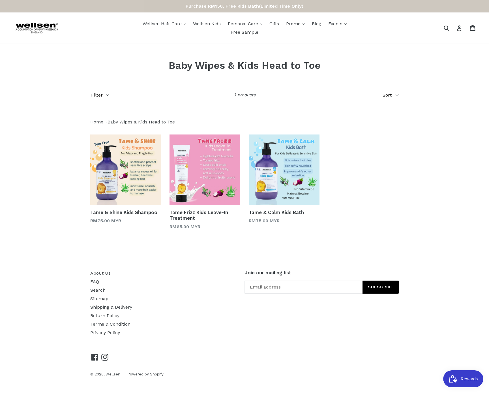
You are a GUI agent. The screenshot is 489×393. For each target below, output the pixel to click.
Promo (294, 23)
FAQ (94, 281)
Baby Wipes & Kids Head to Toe (141, 122)
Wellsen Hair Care (163, 23)
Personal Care (243, 23)
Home (96, 122)
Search (98, 290)
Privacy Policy (105, 332)
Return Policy (104, 315)
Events (336, 23)
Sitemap (99, 298)
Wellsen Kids (207, 23)
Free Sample (244, 32)
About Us (100, 273)
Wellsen (113, 374)
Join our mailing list (267, 272)
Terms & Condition (110, 324)
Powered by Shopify (145, 374)
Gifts (274, 23)
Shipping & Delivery (111, 307)
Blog (316, 23)
